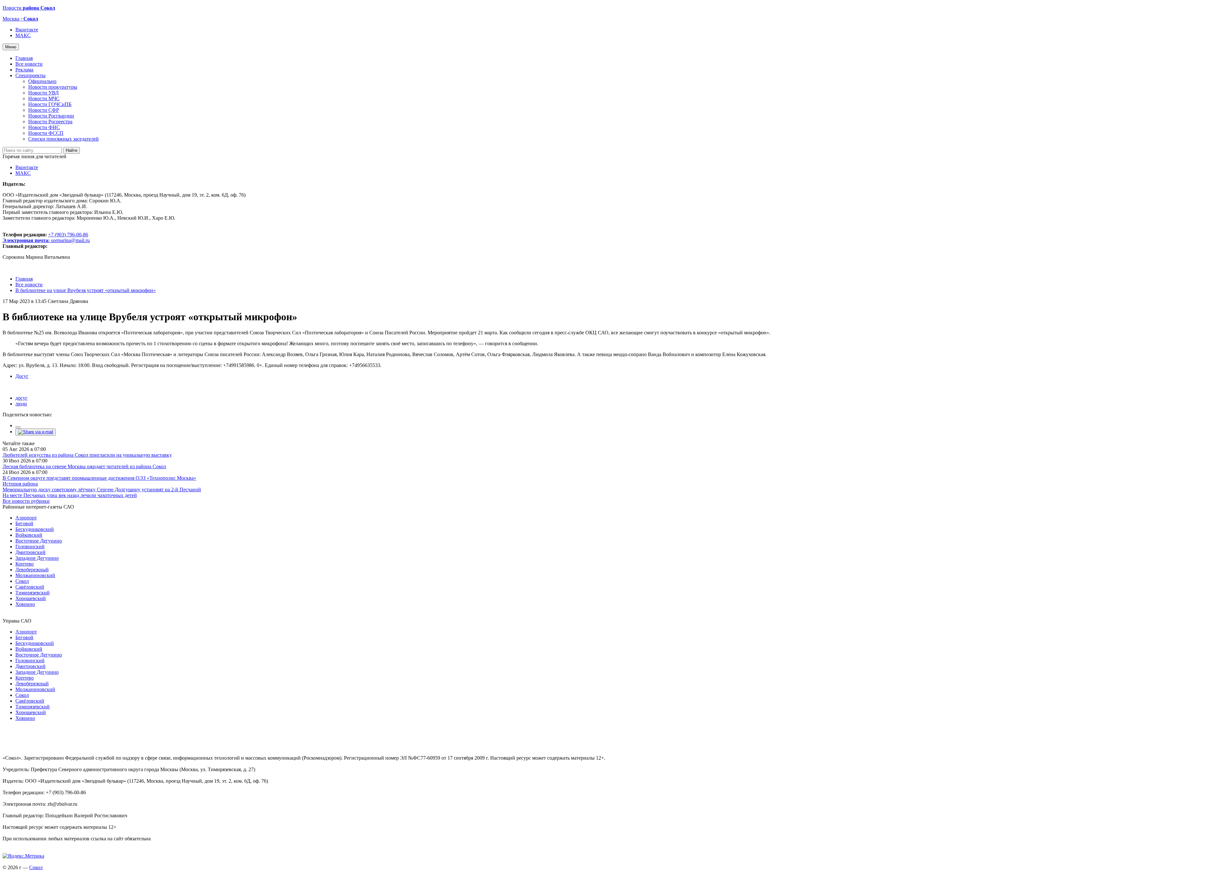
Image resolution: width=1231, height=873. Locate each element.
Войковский (28, 535)
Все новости (29, 64)
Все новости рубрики (26, 501)
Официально (42, 81)
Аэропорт (26, 517)
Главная (24, 58)
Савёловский (29, 587)
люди (21, 403)
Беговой (24, 523)
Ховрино (25, 604)
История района (20, 483)
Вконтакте (26, 29)
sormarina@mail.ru (70, 240)
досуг (21, 398)
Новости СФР (43, 110)
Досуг (22, 376)
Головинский (30, 546)
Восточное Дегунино (38, 540)
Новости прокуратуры (52, 87)
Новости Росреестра (50, 121)
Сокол (22, 581)
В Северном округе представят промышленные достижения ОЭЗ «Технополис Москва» (99, 478)
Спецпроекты (30, 75)
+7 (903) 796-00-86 (45, 237)
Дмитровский (30, 552)
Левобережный (32, 569)
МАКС (23, 35)
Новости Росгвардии (51, 115)
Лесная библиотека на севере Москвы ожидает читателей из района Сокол (84, 466)
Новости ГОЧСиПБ (49, 104)
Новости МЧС (44, 98)
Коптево (24, 564)
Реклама (24, 69)
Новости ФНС (44, 127)
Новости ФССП (45, 133)
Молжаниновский (35, 575)
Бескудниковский (34, 529)
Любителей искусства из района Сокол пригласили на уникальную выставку (87, 455)
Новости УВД (43, 92)
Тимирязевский (32, 592)
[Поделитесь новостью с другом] (35, 431)
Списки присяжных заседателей (63, 139)
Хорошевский (30, 598)
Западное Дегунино (37, 558)
